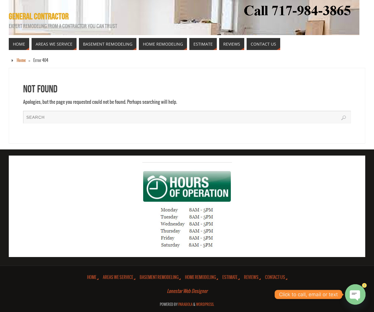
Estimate (230, 277)
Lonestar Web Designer (187, 291)
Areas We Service (118, 277)
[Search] (344, 118)
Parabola (185, 304)
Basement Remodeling (159, 277)
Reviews (251, 277)
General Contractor (39, 16)
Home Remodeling (200, 277)
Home (21, 60)
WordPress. (205, 304)
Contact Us (275, 277)
